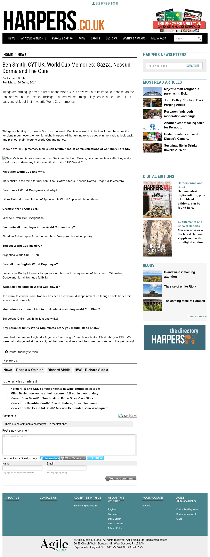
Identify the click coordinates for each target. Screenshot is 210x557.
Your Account (152, 497)
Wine (82, 38)
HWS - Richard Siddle (91, 370)
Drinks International (186, 514)
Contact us (48, 497)
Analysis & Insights (33, 38)
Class (179, 519)
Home (8, 54)
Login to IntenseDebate (49, 458)
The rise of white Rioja (180, 286)
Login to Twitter (95, 458)
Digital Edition (114, 519)
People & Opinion (62, 38)
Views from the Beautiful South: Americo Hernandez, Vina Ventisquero (59, 408)
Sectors (111, 38)
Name (5, 463)
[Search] (199, 38)
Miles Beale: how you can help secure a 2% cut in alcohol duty (54, 393)
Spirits (95, 38)
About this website (116, 499)
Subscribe (193, 65)
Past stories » (197, 316)
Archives (146, 505)
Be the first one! (57, 423)
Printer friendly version (23, 352)
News (11, 38)
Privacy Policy (115, 528)
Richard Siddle (59, 370)
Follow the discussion (133, 416)
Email (50, 463)
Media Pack (158, 38)
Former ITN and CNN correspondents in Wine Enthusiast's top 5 (55, 388)
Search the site (115, 523)
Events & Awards (134, 38)
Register (112, 509)
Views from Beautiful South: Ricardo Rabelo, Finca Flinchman (54, 403)
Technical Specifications (86, 505)
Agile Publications (186, 499)
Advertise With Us (87, 497)
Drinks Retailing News (187, 509)
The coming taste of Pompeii (184, 301)
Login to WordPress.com (73, 458)
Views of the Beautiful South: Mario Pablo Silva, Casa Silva (52, 398)
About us (12, 497)
